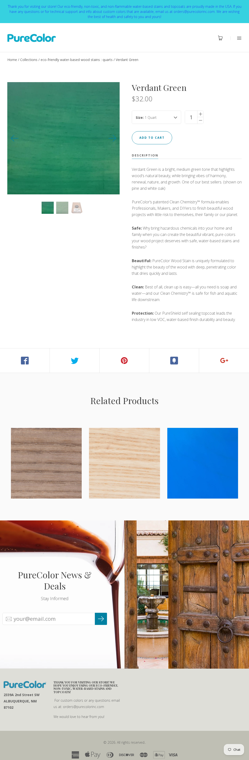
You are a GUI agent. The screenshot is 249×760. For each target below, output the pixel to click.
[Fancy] (174, 360)
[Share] (25, 360)
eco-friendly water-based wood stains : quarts (77, 59)
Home (12, 59)
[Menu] (236, 38)
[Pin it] (125, 360)
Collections (28, 59)
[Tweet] (75, 360)
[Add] (224, 360)
